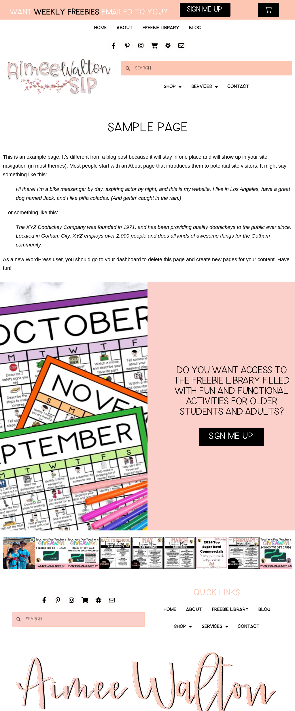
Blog (195, 28)
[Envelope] (181, 45)
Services (201, 86)
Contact (238, 86)
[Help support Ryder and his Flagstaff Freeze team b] (19, 553)
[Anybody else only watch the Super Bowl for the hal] (212, 553)
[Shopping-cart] (154, 45)
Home (100, 28)
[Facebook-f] (114, 45)
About (125, 28)
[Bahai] (168, 45)
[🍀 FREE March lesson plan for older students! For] (180, 553)
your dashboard (123, 259)
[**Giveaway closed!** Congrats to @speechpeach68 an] (276, 553)
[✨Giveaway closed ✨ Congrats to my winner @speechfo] (51, 553)
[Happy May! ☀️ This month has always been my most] (147, 553)
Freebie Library (161, 28)
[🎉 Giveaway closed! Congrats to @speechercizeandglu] (83, 553)
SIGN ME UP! (232, 436)
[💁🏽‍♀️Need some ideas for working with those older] (115, 553)
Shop (170, 86)
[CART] (268, 10)
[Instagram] (141, 45)
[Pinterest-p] (127, 45)
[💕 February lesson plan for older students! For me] (244, 553)
